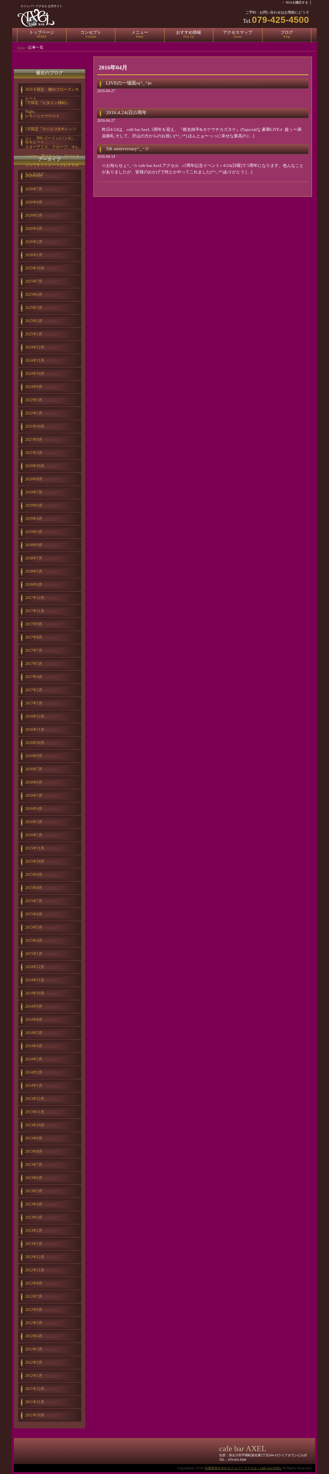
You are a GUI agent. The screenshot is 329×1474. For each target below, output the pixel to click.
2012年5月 (33, 1323)
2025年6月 (33, 294)
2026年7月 (33, 189)
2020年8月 (33, 479)
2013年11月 (34, 1112)
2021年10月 (34, 426)
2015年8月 (33, 888)
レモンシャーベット (42, 116)
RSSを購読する (297, 2)
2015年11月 (34, 848)
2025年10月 (34, 268)
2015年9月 (33, 874)
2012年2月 (33, 1362)
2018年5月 (33, 571)
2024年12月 (34, 347)
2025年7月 (33, 281)
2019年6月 (33, 505)
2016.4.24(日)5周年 (126, 112)
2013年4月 (33, 1204)
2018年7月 (33, 558)
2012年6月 (33, 1309)
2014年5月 (33, 1033)
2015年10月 (34, 861)
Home (21, 47)
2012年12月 (34, 1257)
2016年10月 (34, 743)
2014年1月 (33, 1085)
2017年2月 (33, 690)
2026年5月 (33, 215)
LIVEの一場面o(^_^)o (129, 83)
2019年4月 (33, 518)
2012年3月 (33, 1349)
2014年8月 (33, 1019)
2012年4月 (33, 1336)
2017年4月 (33, 677)
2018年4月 (33, 584)
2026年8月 (33, 176)
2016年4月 (33, 808)
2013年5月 (33, 1191)
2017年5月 (33, 663)
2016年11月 (34, 729)
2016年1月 (33, 835)
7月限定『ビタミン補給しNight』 (47, 104)
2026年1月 (33, 255)
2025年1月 (33, 334)
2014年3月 (33, 1059)
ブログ (286, 34)
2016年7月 (33, 769)
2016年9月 (33, 756)
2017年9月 (33, 624)
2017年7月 (33, 650)
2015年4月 (33, 940)
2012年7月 (33, 1296)
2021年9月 (33, 439)
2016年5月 (33, 795)
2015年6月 (33, 914)
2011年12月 (34, 1389)
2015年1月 (33, 953)
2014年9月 (33, 1006)
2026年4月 (33, 228)
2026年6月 (33, 202)
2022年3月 (33, 400)
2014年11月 (34, 980)
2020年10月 (34, 466)
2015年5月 (33, 927)
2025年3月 (33, 307)
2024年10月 (34, 373)
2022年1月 (33, 413)
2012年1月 (33, 1375)
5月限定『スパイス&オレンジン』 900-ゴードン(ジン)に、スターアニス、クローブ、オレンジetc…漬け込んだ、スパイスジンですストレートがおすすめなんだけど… (52, 131)
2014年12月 (34, 967)
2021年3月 (33, 452)
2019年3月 (33, 532)
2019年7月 (33, 492)
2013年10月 (34, 1125)
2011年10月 (34, 1415)
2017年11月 (34, 611)
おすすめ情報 (188, 34)
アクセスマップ (237, 34)
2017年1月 (33, 703)
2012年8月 (33, 1283)
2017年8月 (33, 637)
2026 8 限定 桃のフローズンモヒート (52, 91)
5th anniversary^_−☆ (127, 148)
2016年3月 (33, 822)
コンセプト (90, 34)
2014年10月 (34, 993)
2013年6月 (33, 1178)
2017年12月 (34, 598)
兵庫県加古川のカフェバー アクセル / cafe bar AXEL (243, 1468)
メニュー (139, 34)
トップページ (41, 34)
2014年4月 (33, 1046)
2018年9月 (33, 545)
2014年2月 (33, 1072)
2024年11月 (34, 360)
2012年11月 (34, 1270)
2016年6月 (33, 782)
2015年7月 (33, 901)
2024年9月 (33, 387)
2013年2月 (33, 1230)
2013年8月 (33, 1151)
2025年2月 (33, 321)
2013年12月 (34, 1098)
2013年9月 (33, 1138)
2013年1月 (33, 1244)
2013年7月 (33, 1164)
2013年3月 (33, 1217)
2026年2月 (33, 242)
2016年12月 (34, 716)
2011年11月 (34, 1402)
